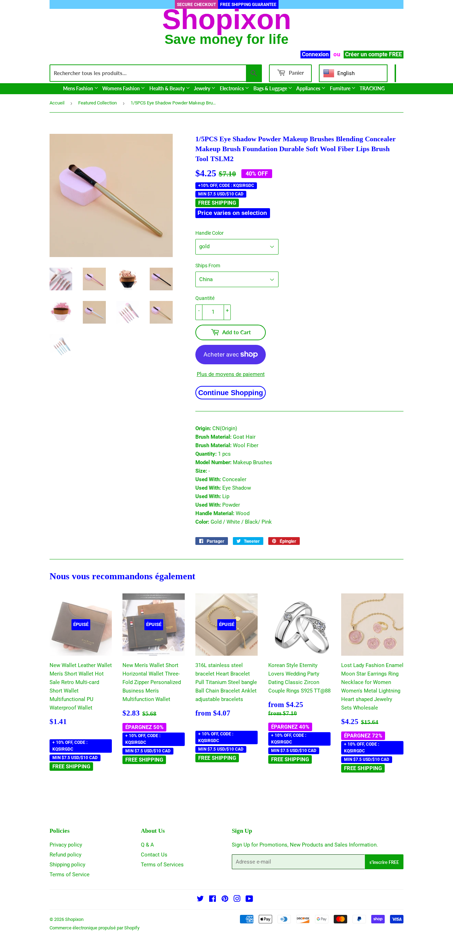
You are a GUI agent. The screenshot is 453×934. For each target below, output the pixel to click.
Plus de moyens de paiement (231, 374)
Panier (295, 72)
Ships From (207, 265)
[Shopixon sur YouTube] (249, 899)
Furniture (340, 88)
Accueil (57, 103)
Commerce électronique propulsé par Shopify (94, 927)
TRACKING (372, 88)
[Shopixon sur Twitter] (200, 899)
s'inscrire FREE (384, 862)
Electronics (232, 88)
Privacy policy (66, 845)
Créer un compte (366, 54)
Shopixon (74, 919)
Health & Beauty (167, 88)
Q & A (147, 845)
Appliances (308, 88)
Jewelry (202, 88)
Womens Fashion (121, 88)
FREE (395, 54)
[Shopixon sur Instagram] (237, 899)
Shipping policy (67, 864)
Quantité (204, 298)
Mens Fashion (78, 88)
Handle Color (209, 233)
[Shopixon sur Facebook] (212, 899)
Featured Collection (97, 103)
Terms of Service (70, 874)
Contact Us (154, 855)
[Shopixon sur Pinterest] (225, 899)
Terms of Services (162, 864)
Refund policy (65, 855)
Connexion (315, 54)
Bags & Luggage (270, 88)
